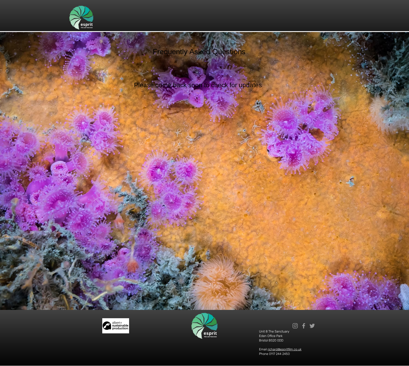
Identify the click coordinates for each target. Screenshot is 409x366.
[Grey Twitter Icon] (312, 325)
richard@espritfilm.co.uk (284, 349)
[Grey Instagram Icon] (295, 325)
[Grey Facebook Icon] (303, 325)
